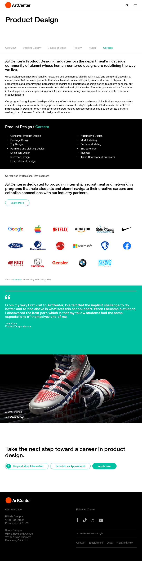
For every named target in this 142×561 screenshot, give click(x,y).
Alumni (92, 47)
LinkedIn (17, 279)
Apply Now (104, 466)
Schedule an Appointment (70, 466)
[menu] (135, 5)
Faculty (77, 47)
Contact (80, 542)
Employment (96, 542)
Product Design (32, 19)
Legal (110, 542)
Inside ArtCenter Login (91, 533)
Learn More (17, 202)
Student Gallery (32, 47)
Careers (108, 47)
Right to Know (125, 542)
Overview (10, 47)
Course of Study (57, 47)
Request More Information (28, 466)
